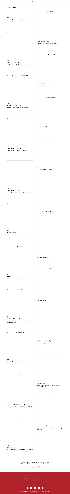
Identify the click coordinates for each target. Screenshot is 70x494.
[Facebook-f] (27, 488)
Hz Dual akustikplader (10, 234)
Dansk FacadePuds (56, 385)
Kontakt (62, 2)
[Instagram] (31, 488)
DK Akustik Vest (39, 385)
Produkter (2, 2)
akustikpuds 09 (27, 321)
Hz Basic (12, 21)
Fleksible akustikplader (40, 86)
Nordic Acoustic (44, 385)
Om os (58, 2)
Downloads (54, 2)
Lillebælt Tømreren (50, 385)
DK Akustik (38, 171)
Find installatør (12, 2)
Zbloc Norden (50, 428)
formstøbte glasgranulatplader (18, 192)
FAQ (17, 2)
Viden (49, 2)
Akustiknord (38, 386)
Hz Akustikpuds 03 (25, 107)
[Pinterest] (39, 488)
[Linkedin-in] (35, 488)
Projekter (7, 2)
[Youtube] (43, 488)
